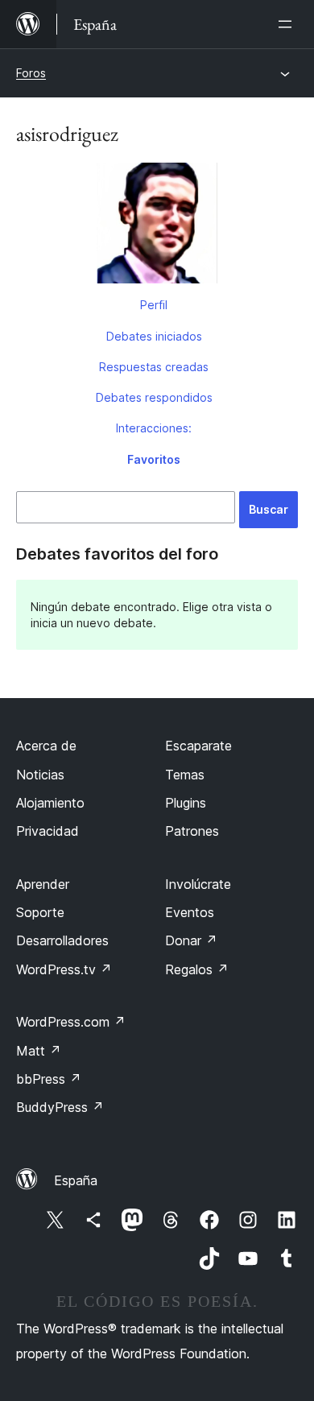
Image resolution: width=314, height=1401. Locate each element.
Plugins (185, 803)
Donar (191, 940)
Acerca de (46, 746)
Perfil (153, 305)
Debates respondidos (154, 397)
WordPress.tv (64, 969)
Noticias (40, 775)
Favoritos (153, 459)
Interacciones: (154, 428)
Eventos (189, 912)
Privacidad (47, 831)
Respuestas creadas (154, 367)
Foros (31, 73)
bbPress (48, 1079)
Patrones (192, 831)
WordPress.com (71, 1022)
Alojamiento (50, 803)
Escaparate (198, 746)
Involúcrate (198, 884)
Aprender (42, 884)
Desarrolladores (62, 940)
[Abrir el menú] (288, 24)
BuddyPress (60, 1107)
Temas (185, 775)
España (75, 1180)
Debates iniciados (154, 336)
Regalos (197, 969)
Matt (38, 1051)
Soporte (40, 912)
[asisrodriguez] (157, 226)
